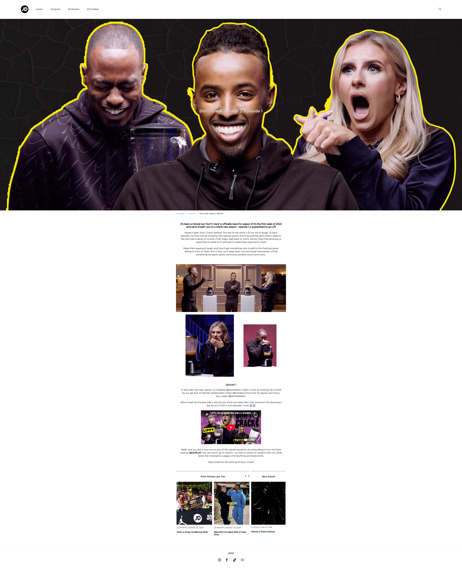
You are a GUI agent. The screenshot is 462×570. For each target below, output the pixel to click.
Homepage (180, 213)
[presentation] (245, 475)
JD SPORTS (255, 527)
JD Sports (55, 9)
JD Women (73, 9)
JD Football (93, 9)
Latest (39, 9)
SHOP (231, 553)
